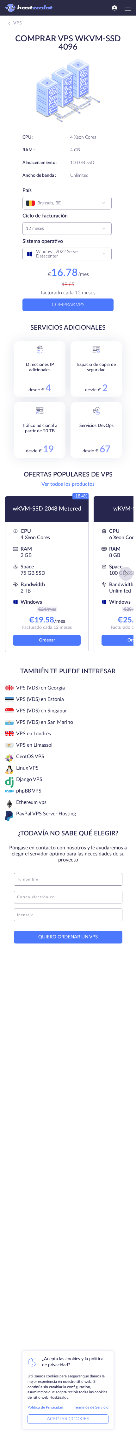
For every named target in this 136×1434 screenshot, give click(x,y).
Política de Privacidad (45, 1407)
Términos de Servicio (91, 1407)
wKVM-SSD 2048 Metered (47, 509)
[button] (126, 574)
